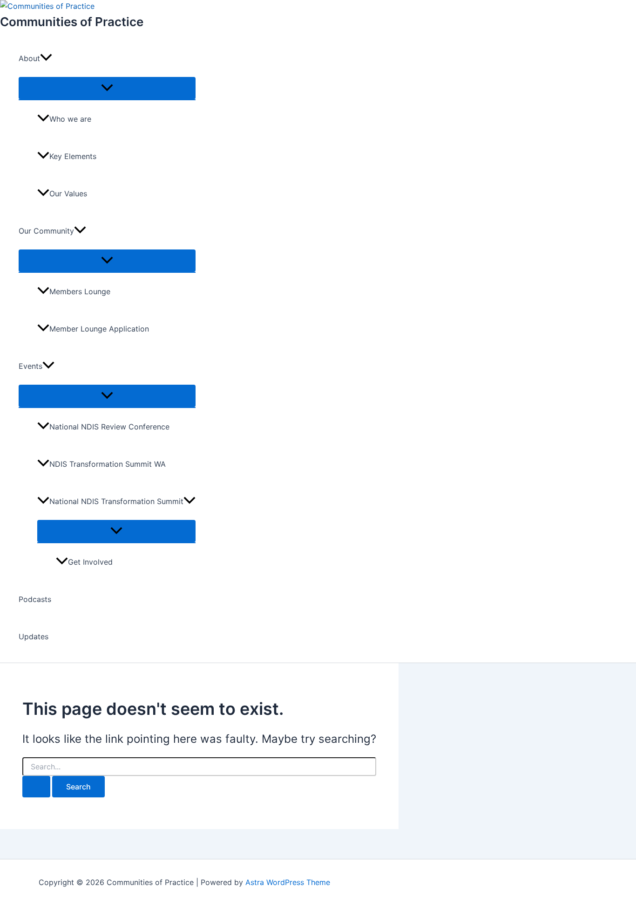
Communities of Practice (71, 21)
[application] (46, 58)
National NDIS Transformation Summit (116, 501)
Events (30, 366)
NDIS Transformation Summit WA (107, 464)
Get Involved (90, 562)
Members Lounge (79, 291)
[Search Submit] (36, 786)
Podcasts (35, 599)
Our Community (46, 230)
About (29, 58)
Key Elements (72, 156)
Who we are (70, 119)
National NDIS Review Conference (109, 426)
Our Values (68, 193)
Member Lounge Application (99, 328)
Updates (33, 636)
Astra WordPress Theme (287, 882)
